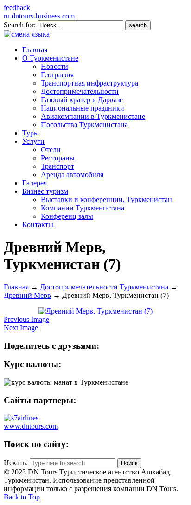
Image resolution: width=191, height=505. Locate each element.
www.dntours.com (31, 426)
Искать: (16, 463)
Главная (16, 287)
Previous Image (26, 319)
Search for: (20, 25)
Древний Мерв (27, 295)
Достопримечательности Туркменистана (104, 287)
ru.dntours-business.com (39, 16)
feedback (17, 8)
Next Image (21, 328)
